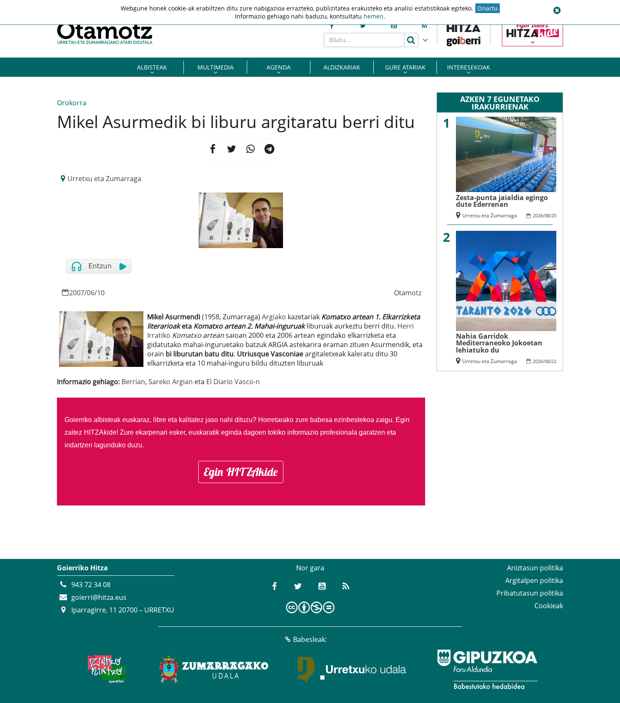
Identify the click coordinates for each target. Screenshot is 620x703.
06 (90, 292)
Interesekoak (468, 67)
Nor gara (310, 567)
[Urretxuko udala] (352, 669)
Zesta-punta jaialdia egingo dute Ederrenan (502, 201)
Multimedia (215, 67)
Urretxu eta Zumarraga (104, 178)
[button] (556, 10)
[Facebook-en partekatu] (212, 149)
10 (101, 292)
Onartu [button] (487, 8)
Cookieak (548, 605)
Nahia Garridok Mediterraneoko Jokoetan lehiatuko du (499, 343)
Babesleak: (310, 639)
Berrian (133, 381)
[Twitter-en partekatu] (231, 149)
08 (547, 215)
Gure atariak (405, 67)
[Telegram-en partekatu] (269, 149)
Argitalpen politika (534, 580)
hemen (373, 16)
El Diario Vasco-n (233, 381)
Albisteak (152, 67)
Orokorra (71, 102)
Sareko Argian (170, 381)
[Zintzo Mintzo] (106, 669)
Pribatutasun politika (529, 593)
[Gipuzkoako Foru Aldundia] (487, 669)
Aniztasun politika (535, 567)
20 (553, 215)
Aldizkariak (341, 67)
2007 (76, 292)
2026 (538, 215)
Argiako (274, 316)
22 (553, 361)
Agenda (279, 67)
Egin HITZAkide (241, 472)
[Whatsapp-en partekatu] (250, 149)
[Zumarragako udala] (214, 669)
